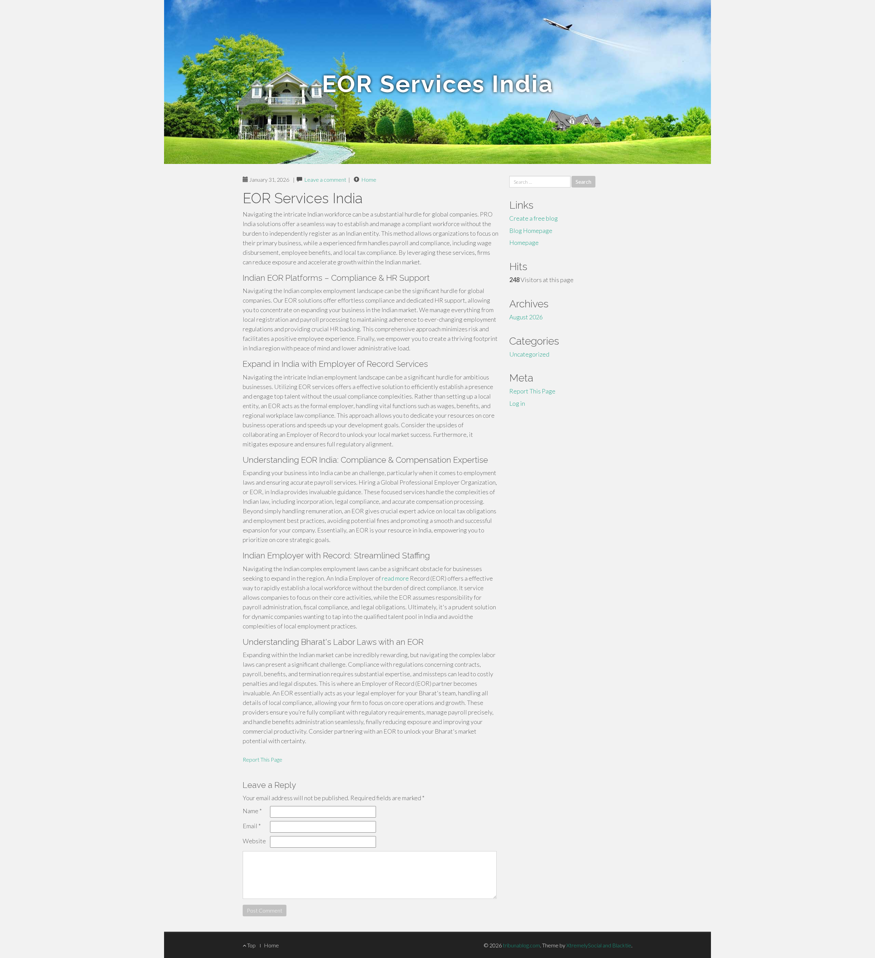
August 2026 (526, 317)
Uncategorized (529, 354)
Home (368, 179)
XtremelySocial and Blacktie (598, 945)
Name (252, 811)
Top (251, 945)
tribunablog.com (521, 945)
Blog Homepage (530, 230)
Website (254, 841)
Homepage (524, 242)
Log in (517, 403)
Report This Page (262, 759)
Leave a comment (325, 179)
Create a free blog (533, 218)
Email (252, 826)
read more (395, 578)
